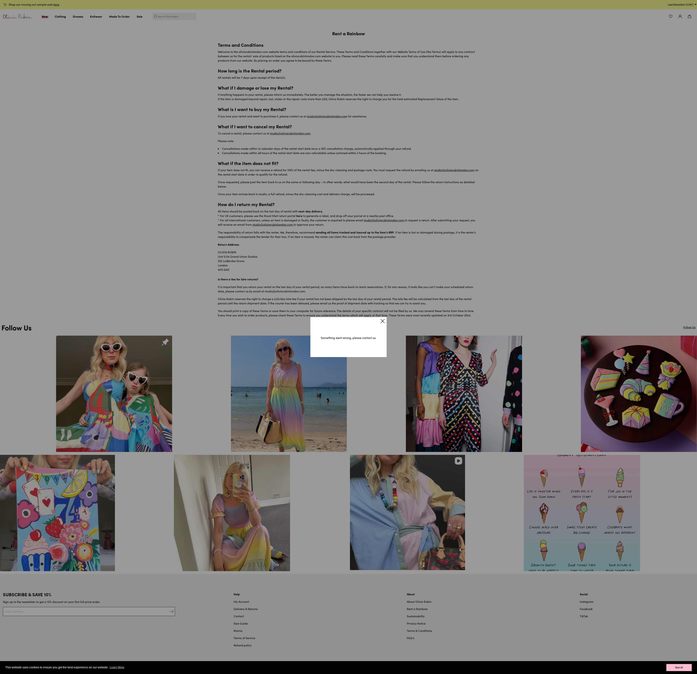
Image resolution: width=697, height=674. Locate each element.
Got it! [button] (679, 667)
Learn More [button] (117, 667)
